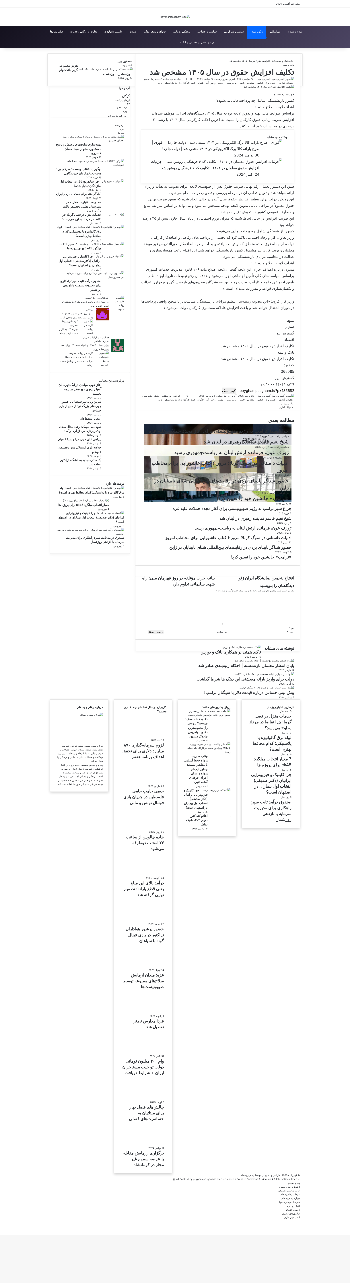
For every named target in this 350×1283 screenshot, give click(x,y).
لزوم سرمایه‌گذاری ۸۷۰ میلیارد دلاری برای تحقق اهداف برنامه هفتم (143, 750)
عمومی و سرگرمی (234, 31)
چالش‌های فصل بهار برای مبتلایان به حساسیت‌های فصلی (146, 1112)
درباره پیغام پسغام (290, 1198)
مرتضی (89, 309)
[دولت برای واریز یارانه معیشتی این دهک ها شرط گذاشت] (264, 674)
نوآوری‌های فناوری (291, 1213)
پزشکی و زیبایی (181, 31)
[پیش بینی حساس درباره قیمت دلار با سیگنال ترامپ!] (266, 687)
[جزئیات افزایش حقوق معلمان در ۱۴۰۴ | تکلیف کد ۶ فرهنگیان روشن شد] (224, 161)
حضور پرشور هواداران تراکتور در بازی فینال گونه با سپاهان (145, 934)
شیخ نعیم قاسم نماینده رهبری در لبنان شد (246, 442)
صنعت (133, 31)
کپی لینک (229, 390)
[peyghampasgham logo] (175, 17)
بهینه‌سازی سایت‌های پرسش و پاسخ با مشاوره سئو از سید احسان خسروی (78, 149)
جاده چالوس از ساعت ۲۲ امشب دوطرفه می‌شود (145, 842)
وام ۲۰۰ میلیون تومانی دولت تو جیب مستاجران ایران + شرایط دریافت (143, 1066)
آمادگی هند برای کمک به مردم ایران (78, 194)
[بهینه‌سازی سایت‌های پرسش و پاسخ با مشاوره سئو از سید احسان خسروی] (91, 140)
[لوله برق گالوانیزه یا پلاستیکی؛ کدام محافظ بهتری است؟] (94, 226)
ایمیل (290, 631)
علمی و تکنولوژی (113, 31)
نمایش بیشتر (287, 403)
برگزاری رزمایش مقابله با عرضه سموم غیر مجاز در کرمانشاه (143, 1158)
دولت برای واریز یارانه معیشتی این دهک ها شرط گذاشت (245, 679)
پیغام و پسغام (295, 31)
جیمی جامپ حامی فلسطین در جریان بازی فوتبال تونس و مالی (143, 796)
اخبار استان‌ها (282, 457)
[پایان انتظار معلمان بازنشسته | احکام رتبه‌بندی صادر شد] (264, 660)
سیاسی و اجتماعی (207, 31)
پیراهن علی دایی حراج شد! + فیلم (79, 439)
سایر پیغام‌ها (56, 31)
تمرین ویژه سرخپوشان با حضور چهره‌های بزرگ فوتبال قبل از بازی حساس (80, 406)
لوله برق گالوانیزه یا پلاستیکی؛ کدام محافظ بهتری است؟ (79, 231)
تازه (122, 128)
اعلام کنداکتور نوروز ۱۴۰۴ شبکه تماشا (197, 820)
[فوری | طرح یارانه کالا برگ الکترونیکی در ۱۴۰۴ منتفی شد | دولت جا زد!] (225, 142)
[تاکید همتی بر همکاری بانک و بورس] (241, 647)
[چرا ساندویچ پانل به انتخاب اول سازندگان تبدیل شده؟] (113, 181)
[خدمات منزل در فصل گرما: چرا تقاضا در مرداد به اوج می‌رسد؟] (116, 214)
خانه (291, 60)
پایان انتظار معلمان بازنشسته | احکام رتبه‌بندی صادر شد (246, 665)
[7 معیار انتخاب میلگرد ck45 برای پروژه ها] (102, 243)
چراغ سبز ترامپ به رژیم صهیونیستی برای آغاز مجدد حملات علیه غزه (219, 431)
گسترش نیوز (264, 79)
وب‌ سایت (222, 631)
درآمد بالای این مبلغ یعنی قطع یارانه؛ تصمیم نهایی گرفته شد (144, 888)
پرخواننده (119, 125)
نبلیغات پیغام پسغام (290, 1194)
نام (291, 627)
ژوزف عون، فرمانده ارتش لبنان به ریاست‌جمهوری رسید (231, 452)
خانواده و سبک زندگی (155, 31)
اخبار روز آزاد (293, 1205)
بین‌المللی (275, 31)
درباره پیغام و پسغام (204, 42)
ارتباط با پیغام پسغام (289, 1186)
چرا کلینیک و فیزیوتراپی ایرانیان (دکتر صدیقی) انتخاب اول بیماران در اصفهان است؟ (80, 261)
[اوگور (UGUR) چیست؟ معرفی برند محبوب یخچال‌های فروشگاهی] (91, 164)
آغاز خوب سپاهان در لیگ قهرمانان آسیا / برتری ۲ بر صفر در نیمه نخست (80, 389)
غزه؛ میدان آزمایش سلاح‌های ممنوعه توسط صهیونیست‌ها (143, 980)
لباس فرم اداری (292, 1217)
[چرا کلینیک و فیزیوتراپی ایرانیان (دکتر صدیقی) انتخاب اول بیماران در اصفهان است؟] (110, 256)
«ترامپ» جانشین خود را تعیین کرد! (253, 498)
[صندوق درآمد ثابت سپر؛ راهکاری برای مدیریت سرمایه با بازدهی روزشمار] (91, 277)
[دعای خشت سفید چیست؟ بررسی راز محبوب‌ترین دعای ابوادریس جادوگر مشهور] (208, 714)
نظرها (121, 132)
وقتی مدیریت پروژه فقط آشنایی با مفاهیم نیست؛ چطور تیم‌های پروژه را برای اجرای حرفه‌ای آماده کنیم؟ (196, 769)
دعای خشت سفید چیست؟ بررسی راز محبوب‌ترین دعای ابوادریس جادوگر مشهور (196, 727)
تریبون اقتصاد (293, 1209)
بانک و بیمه (257, 31)
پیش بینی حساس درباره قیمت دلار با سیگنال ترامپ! (249, 692)
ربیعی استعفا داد (90, 418)
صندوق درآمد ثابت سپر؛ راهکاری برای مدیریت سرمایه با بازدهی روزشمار (80, 285)
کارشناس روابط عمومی (97, 297)
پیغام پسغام (294, 1182)
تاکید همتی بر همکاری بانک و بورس (231, 652)
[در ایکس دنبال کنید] (256, 79)
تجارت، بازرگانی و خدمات (83, 31)
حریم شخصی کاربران (289, 1190)
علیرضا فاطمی (101, 341)
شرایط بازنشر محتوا (289, 1202)
